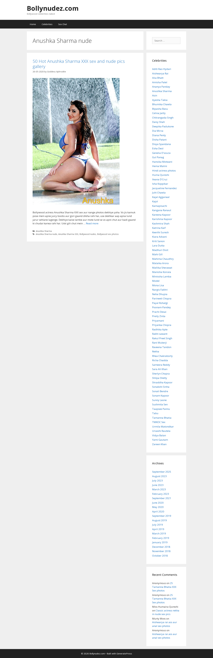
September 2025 (161, 471)
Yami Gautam (160, 439)
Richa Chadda (160, 360)
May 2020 (158, 507)
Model (156, 280)
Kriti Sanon (158, 241)
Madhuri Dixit (160, 250)
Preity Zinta (158, 316)
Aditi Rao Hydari (161, 69)
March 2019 (159, 533)
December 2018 (161, 546)
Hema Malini (159, 166)
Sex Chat (62, 24)
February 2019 (160, 538)
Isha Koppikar (160, 183)
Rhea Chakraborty (162, 356)
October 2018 (160, 555)
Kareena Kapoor (161, 214)
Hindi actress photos (164, 170)
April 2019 (158, 529)
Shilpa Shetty (159, 378)
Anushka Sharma (44, 231)
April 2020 (158, 511)
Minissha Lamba (161, 276)
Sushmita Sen (160, 404)
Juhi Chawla (159, 192)
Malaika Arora (160, 263)
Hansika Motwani (162, 161)
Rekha (155, 351)
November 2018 (161, 551)
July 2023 (157, 480)
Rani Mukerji (159, 342)
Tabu (155, 413)
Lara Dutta (158, 245)
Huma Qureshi (160, 175)
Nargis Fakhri (160, 289)
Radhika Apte (160, 329)
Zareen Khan (159, 444)
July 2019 (157, 524)
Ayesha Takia (160, 100)
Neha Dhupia (159, 294)
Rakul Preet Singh (162, 338)
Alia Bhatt (157, 77)
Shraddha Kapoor (162, 382)
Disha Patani (159, 139)
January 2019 (160, 542)
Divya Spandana (161, 144)
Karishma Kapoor (162, 219)
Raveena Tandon (161, 347)
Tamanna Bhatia (161, 417)
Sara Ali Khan (159, 369)
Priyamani (158, 320)
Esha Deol (157, 148)
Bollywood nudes (87, 234)
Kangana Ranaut (161, 210)
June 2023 (158, 485)
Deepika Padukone (163, 126)
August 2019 (159, 520)
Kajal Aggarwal (161, 197)
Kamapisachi (159, 206)
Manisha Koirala (161, 272)
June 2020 (158, 502)
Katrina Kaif (159, 228)
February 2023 (160, 493)
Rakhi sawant (159, 333)
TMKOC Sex (158, 422)
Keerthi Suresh (160, 232)
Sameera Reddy (161, 364)
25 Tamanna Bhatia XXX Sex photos (164, 586)
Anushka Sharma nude (46, 234)
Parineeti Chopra (161, 298)
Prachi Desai (159, 311)
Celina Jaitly (159, 113)
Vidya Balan (159, 435)
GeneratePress (124, 653)
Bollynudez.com (53, 8)
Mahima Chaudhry (163, 258)
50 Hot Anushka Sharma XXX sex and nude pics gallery (79, 63)
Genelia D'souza (161, 153)
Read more (92, 223)
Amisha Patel (159, 82)
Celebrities (47, 24)
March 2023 (159, 489)
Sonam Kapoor (160, 395)
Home (33, 24)
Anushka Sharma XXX (68, 234)
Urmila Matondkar (163, 426)
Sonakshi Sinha (160, 386)
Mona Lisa (158, 285)
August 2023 (159, 476)
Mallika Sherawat (162, 267)
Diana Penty (159, 135)
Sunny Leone (159, 400)
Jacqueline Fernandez (164, 188)
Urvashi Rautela (161, 431)
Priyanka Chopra (161, 325)
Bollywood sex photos (108, 234)
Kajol (155, 201)
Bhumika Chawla (162, 104)
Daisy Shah (158, 122)
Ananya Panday (161, 86)
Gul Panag (158, 157)
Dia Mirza (157, 130)
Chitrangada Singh (162, 117)
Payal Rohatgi (160, 303)
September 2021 (161, 498)
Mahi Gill (157, 254)
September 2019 (161, 515)
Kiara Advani (159, 236)
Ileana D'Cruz (159, 179)
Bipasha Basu (160, 108)
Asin (154, 95)
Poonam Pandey (161, 307)
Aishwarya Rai (160, 73)
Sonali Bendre (160, 391)
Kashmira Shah (160, 223)
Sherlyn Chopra (161, 373)
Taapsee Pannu (161, 409)
